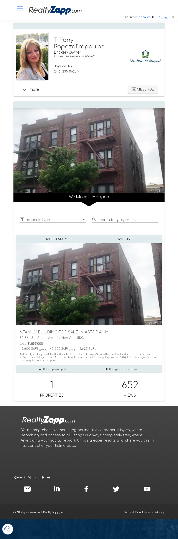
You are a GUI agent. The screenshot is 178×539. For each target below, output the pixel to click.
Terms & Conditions (137, 512)
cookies (144, 17)
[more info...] (24, 90)
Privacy (160, 512)
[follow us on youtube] (147, 489)
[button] (53, 220)
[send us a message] (28, 489)
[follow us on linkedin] (57, 488)
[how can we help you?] (7, 529)
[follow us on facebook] (87, 489)
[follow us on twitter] (116, 489)
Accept (164, 17)
